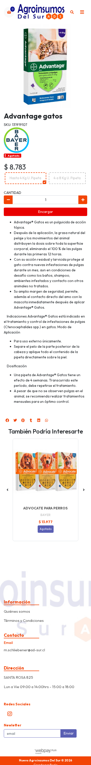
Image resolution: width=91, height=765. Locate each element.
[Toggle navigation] (82, 12)
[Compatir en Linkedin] (38, 420)
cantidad (12, 192)
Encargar (45, 211)
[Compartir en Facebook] (7, 420)
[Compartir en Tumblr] (30, 420)
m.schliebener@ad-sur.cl (24, 649)
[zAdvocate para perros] (45, 471)
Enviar (69, 733)
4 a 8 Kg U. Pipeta (67, 178)
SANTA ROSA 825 (18, 677)
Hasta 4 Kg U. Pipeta (25, 178)
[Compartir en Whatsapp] (46, 420)
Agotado (46, 529)
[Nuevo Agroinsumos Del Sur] (40, 12)
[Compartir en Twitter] (15, 420)
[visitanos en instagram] (9, 714)
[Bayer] (16, 139)
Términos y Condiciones (24, 620)
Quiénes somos (17, 611)
